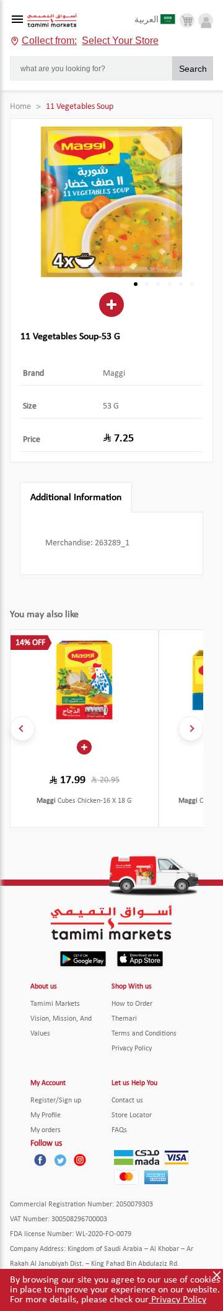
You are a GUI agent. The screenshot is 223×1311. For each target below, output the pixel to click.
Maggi (114, 373)
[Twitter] (60, 1160)
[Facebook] (40, 1160)
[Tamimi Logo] (52, 21)
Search (193, 69)
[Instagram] (80, 1160)
